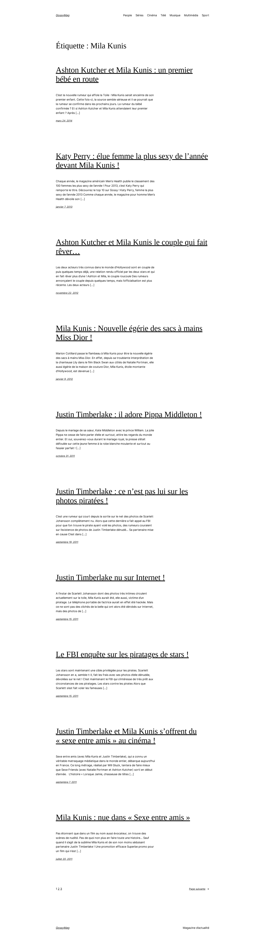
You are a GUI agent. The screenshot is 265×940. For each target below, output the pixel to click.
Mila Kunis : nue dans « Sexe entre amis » (123, 817)
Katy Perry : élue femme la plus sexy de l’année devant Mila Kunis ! (132, 161)
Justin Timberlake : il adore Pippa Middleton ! (129, 414)
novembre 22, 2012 (67, 292)
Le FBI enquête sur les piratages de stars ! (122, 654)
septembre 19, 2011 (67, 542)
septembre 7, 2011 (66, 782)
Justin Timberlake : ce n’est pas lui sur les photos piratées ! (122, 496)
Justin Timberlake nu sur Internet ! (110, 577)
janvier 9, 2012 (64, 379)
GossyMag (62, 15)
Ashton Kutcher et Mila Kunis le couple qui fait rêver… (131, 247)
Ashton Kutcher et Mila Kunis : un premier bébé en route (124, 75)
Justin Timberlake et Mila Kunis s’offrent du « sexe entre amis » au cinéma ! (126, 736)
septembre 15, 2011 (67, 619)
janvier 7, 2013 (64, 206)
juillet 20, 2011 (64, 858)
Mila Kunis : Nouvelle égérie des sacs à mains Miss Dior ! (129, 333)
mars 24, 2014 (64, 120)
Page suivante (199, 888)
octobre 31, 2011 (65, 455)
